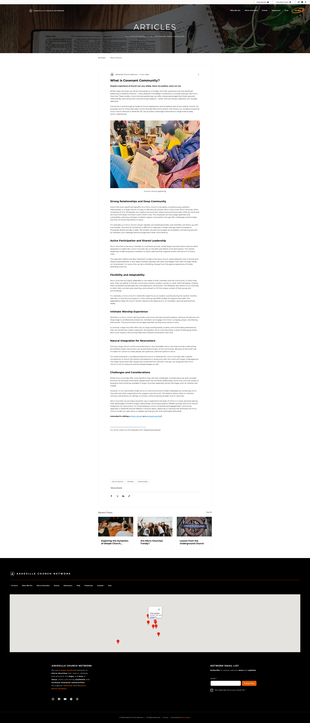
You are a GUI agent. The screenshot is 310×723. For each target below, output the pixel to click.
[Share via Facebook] (111, 496)
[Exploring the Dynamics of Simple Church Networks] (115, 526)
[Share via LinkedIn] (123, 496)
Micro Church (116, 58)
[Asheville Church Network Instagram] (299, 2)
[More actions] (198, 74)
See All (209, 512)
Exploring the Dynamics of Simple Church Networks (114, 542)
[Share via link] (129, 496)
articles (130, 481)
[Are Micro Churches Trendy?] (155, 526)
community (143, 481)
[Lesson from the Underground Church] (194, 526)
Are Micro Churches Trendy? (151, 542)
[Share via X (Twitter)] (117, 496)
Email (214, 678)
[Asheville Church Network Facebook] (305, 2)
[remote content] (148, 453)
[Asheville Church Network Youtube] (302, 2)
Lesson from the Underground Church (192, 542)
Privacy (165, 717)
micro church (117, 481)
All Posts (101, 58)
